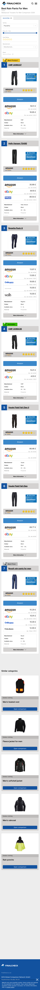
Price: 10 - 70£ (7, 31)
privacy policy (10, 987)
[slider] (3, 33)
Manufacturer (6, 44)
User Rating (6, 37)
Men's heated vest (11, 702)
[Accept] (37, 979)
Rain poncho (8, 860)
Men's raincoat (9, 820)
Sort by (5, 22)
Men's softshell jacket (12, 781)
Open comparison (20, 709)
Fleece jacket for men (12, 741)
